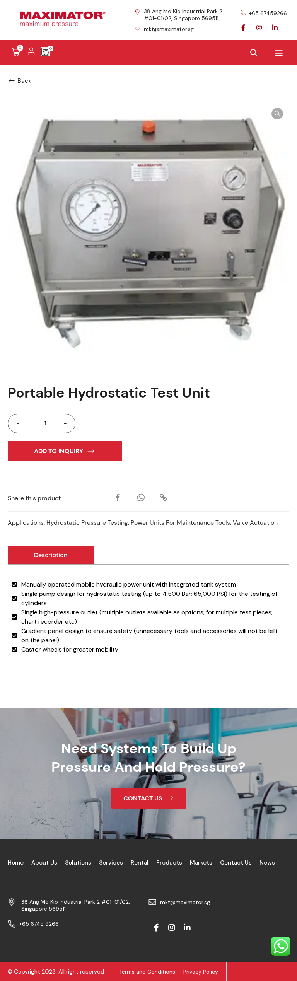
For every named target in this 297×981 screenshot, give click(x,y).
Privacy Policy (200, 971)
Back (24, 81)
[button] (279, 52)
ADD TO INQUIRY (58, 451)
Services (111, 863)
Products (169, 863)
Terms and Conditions (147, 971)
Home (16, 863)
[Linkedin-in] (275, 27)
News (267, 863)
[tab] (51, 555)
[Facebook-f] (243, 27)
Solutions (78, 863)
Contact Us (236, 863)
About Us (44, 863)
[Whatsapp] (140, 497)
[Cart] (20, 52)
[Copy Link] (163, 497)
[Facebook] (117, 497)
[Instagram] (259, 27)
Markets (201, 863)
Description (50, 555)
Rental (139, 863)
